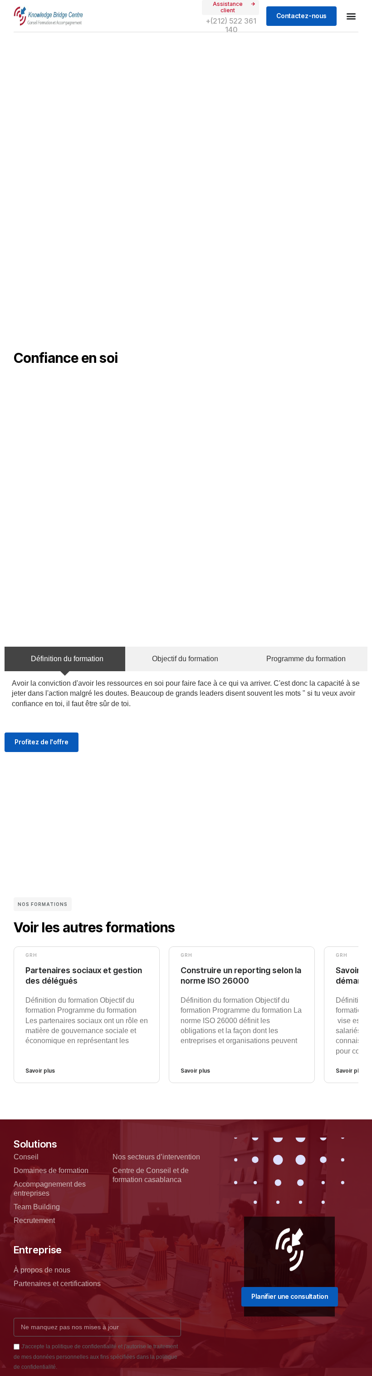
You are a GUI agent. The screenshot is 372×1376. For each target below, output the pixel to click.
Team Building (37, 1207)
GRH (31, 955)
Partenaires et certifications (57, 1283)
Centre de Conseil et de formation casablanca (151, 1175)
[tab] (65, 659)
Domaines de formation (51, 1170)
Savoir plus (40, 1070)
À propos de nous (42, 1270)
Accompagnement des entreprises (50, 1188)
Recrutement (34, 1220)
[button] (350, 16)
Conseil (26, 1157)
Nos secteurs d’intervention (156, 1157)
